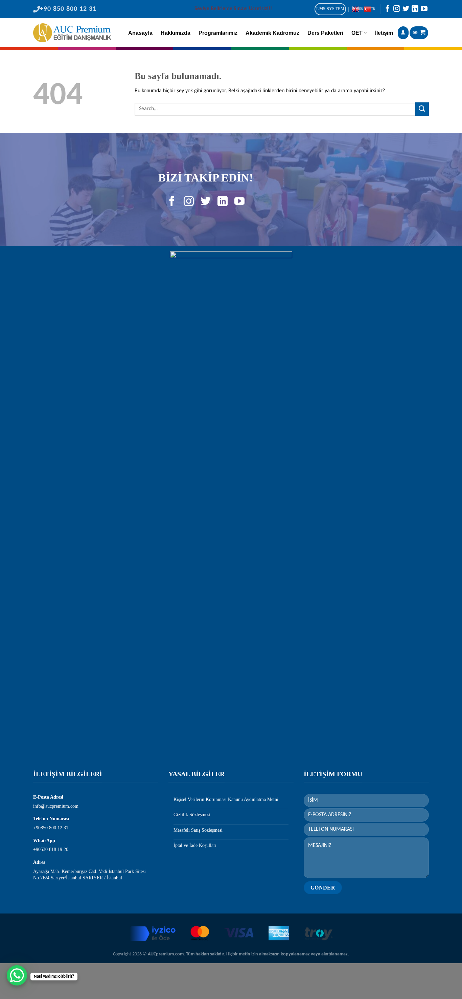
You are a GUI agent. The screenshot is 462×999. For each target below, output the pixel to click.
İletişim (384, 33)
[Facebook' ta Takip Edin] (387, 10)
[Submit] (422, 109)
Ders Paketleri (325, 33)
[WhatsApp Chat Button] (17, 975)
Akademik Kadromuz (272, 33)
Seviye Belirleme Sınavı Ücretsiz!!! (233, 8)
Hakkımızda (175, 33)
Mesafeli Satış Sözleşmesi (198, 830)
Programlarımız (218, 33)
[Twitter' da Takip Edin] (405, 10)
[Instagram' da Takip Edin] (396, 10)
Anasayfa (140, 33)
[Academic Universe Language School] (72, 32)
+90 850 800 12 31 (68, 9)
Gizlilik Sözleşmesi (192, 814)
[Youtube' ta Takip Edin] (424, 10)
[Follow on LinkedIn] (415, 10)
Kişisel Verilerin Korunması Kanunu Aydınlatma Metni (226, 799)
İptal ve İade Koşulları (195, 845)
